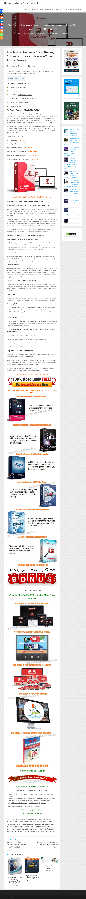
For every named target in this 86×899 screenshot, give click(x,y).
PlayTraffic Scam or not (28, 828)
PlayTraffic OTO (39, 824)
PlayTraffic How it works (18, 824)
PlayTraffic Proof (20, 826)
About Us (73, 897)
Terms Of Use (60, 897)
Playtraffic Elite (39, 823)
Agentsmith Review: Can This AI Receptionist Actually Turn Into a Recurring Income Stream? (71, 213)
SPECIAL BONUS (42, 790)
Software (33, 66)
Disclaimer (66, 897)
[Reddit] (1, 17)
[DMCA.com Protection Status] (71, 234)
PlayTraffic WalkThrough (31, 829)
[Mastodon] (1, 27)
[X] (1, 14)
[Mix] (1, 31)
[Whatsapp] (1, 34)
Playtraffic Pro (11, 826)
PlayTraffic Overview (48, 824)
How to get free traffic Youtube (33, 819)
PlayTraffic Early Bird (29, 823)
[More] (1, 38)
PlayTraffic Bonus (28, 821)
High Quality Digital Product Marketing (22, 3)
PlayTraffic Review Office (25, 95)
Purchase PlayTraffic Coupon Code (16, 831)
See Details (23, 140)
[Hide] (0, 41)
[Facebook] (1, 11)
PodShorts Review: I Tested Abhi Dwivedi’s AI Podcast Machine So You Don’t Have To (71, 151)
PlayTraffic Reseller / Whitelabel (33, 826)
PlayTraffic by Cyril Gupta (40, 821)
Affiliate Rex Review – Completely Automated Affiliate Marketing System (15, 880)
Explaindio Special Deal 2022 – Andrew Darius (49, 867)
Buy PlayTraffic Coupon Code (17, 819)
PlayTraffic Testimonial (41, 828)
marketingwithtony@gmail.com (37, 803)
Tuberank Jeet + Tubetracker (37, 831)
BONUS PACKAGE (36, 590)
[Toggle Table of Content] (22, 78)
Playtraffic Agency (47, 819)
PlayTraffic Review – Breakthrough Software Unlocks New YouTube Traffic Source (48, 33)
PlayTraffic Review (46, 826)
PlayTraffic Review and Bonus (14, 828)
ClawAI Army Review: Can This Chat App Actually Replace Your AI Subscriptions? (71, 193)
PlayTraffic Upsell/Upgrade (18, 829)
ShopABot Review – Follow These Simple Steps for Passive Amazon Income (32, 878)
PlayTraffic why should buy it (46, 829)
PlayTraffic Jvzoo (29, 824)
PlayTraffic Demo (18, 823)
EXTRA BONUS (21, 790)
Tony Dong (12, 66)
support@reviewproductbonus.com (17, 803)
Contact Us (79, 897)
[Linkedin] (1, 21)
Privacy (53, 897)
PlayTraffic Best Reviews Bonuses (15, 821)
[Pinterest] (1, 24)
